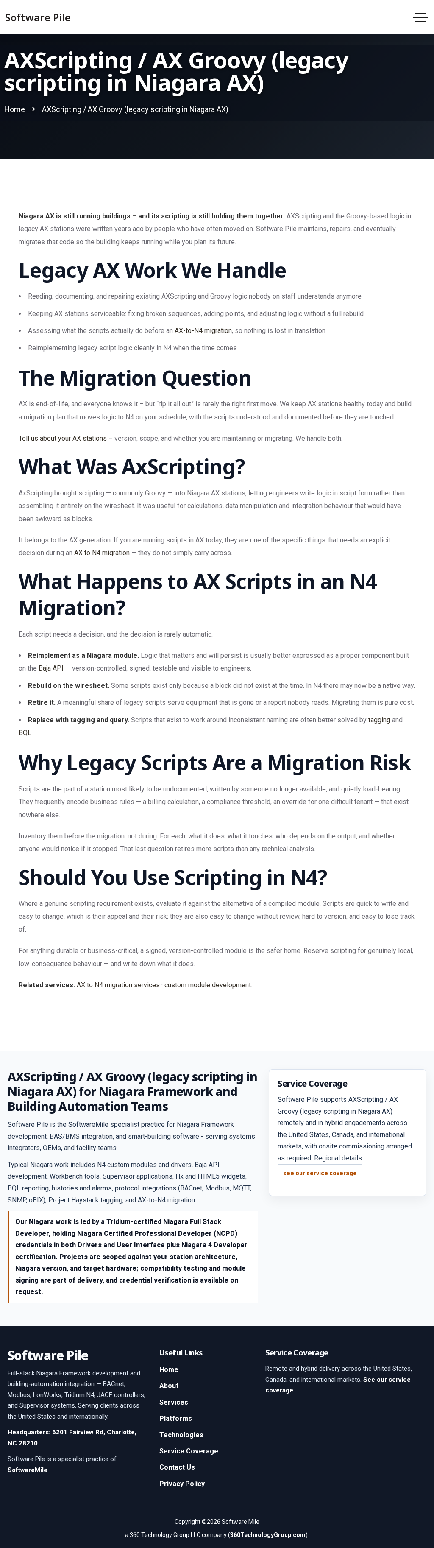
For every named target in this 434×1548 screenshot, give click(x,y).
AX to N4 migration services (118, 985)
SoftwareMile (27, 1470)
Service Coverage (188, 1451)
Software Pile (38, 17)
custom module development (207, 985)
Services (173, 1402)
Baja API (51, 668)
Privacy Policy (182, 1484)
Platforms (175, 1418)
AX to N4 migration (102, 553)
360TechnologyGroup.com (268, 1534)
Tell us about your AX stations (63, 438)
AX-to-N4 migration (203, 331)
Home (168, 1370)
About (168, 1386)
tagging (379, 720)
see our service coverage (320, 1173)
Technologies (181, 1435)
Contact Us (177, 1467)
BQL (25, 733)
